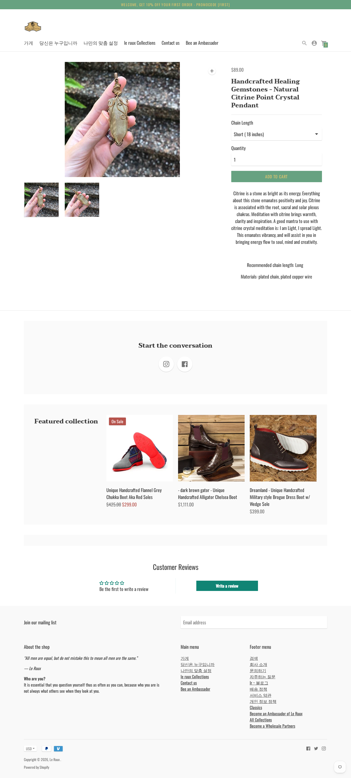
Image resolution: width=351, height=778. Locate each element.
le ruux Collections (139, 42)
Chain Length (242, 122)
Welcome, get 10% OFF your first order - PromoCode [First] (175, 4)
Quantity (238, 148)
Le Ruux (55, 759)
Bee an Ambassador (202, 42)
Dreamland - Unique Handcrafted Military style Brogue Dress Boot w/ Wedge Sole (280, 497)
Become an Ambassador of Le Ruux (276, 713)
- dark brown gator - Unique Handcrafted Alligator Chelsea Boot (207, 493)
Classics (256, 707)
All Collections (261, 720)
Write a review (227, 586)
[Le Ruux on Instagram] (324, 747)
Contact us (171, 42)
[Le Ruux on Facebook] (308, 747)
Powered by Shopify (36, 767)
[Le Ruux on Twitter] (316, 747)
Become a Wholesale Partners (272, 726)
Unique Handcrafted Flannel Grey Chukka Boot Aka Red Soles (134, 493)
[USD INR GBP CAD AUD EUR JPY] (28, 749)
